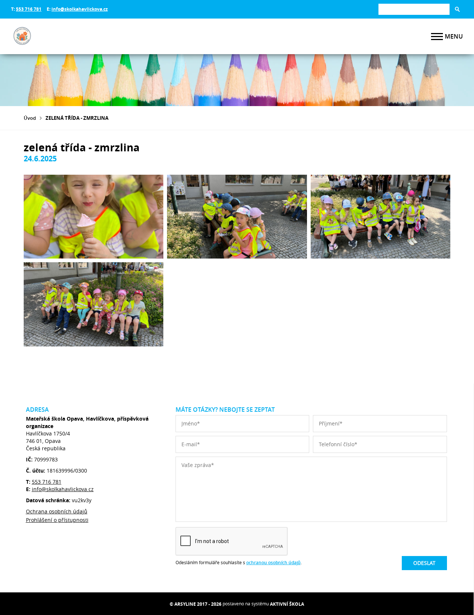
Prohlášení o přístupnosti (57, 519)
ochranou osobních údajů (273, 562)
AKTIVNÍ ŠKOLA (287, 604)
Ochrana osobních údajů (56, 511)
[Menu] (437, 36)
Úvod (30, 118)
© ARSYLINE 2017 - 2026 (195, 604)
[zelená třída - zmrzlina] (93, 217)
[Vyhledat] (457, 9)
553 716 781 (28, 9)
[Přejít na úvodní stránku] (55, 36)
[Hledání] (414, 9)
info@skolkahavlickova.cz (79, 9)
